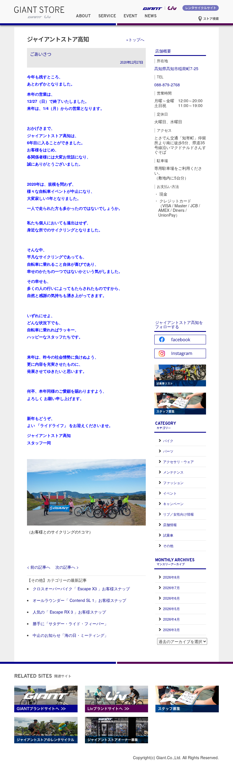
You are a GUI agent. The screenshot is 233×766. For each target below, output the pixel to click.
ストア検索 (210, 18)
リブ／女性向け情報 (178, 514)
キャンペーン (173, 503)
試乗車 (168, 535)
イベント (170, 493)
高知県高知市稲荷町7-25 (176, 68)
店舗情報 (170, 524)
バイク (168, 440)
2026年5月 (171, 608)
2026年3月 (171, 629)
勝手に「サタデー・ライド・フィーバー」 (70, 623)
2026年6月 (171, 598)
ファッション (173, 482)
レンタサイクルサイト (200, 7)
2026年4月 (171, 619)
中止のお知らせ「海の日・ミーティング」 (70, 635)
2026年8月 (171, 577)
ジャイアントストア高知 (58, 39)
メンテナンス (173, 472)
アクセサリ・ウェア (178, 461)
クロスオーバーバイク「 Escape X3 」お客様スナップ (81, 588)
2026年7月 (171, 587)
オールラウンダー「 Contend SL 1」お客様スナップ (79, 600)
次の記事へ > (67, 567)
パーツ (168, 451)
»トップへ (135, 39)
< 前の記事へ (38, 567)
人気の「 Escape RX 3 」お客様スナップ (69, 612)
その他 (168, 545)
